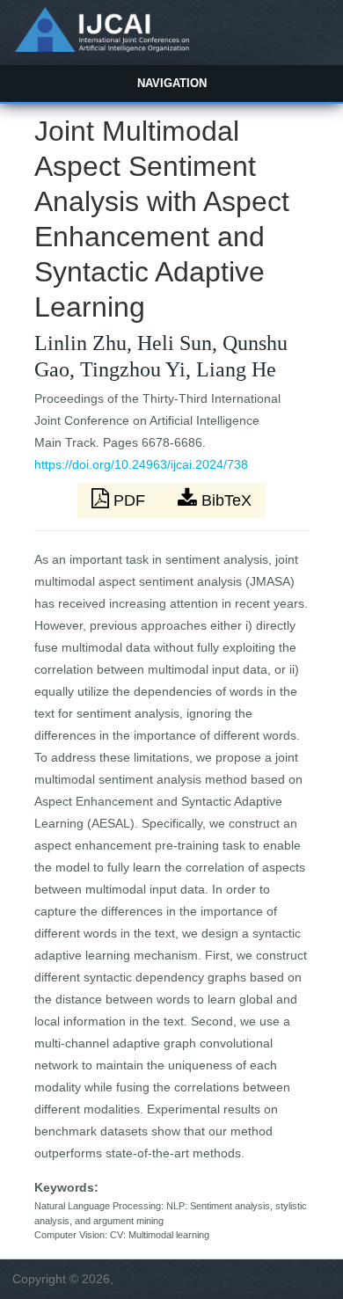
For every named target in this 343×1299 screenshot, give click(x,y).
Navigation (172, 83)
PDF (129, 500)
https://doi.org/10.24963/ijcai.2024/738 (141, 464)
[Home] (101, 47)
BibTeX (224, 500)
